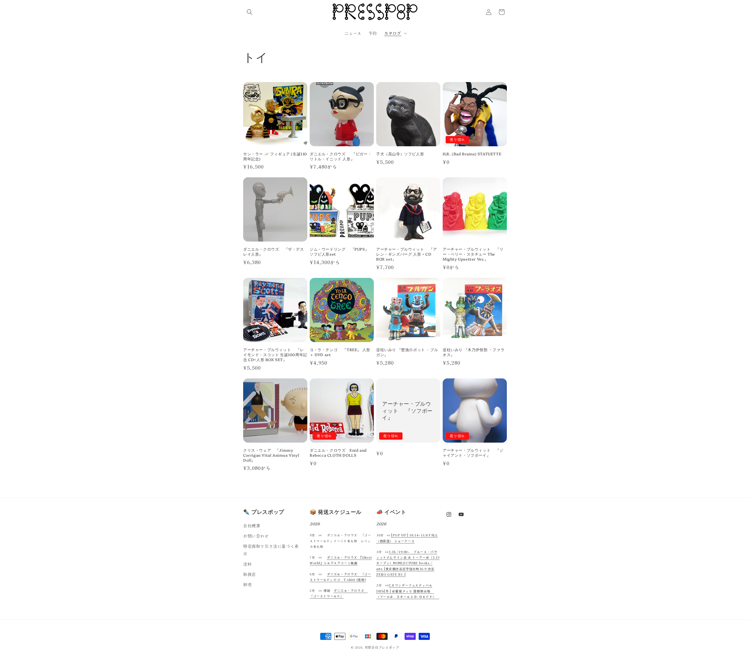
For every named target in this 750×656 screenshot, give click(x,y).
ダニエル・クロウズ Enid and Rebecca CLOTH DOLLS (338, 453)
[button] (249, 12)
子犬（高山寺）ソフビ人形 (400, 153)
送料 (247, 564)
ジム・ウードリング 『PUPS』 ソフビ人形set (339, 251)
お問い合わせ (256, 536)
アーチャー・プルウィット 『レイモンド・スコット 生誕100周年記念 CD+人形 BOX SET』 (275, 354)
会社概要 (251, 525)
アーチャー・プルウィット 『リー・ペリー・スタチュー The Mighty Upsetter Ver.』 (473, 254)
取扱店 (249, 574)
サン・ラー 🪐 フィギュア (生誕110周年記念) (275, 156)
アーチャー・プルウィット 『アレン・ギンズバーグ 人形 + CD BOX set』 (406, 254)
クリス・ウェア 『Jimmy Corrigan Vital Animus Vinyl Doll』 (271, 455)
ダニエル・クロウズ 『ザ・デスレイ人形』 (273, 251)
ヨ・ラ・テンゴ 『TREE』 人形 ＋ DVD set (340, 352)
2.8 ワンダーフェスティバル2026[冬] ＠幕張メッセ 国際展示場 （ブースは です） (407, 591)
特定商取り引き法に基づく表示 (271, 549)
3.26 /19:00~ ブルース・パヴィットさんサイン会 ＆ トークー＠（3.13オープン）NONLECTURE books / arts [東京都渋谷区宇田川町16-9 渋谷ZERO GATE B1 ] (407, 563)
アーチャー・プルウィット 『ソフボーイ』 (407, 410)
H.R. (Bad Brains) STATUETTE (472, 153)
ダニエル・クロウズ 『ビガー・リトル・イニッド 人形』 (340, 156)
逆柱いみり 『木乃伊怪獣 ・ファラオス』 (473, 352)
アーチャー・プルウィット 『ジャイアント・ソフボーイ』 (473, 453)
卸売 (247, 584)
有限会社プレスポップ (382, 647)
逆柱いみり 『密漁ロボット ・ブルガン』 (407, 352)
